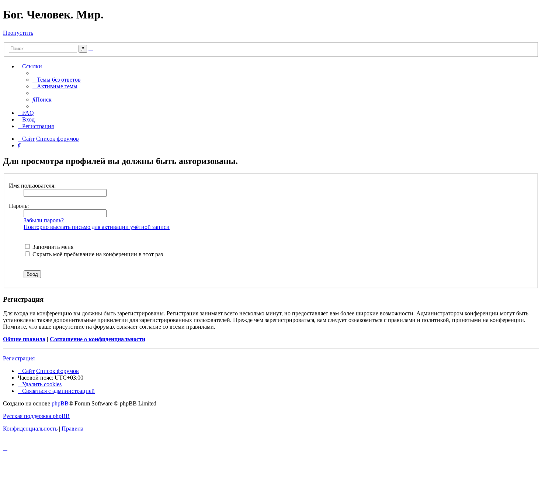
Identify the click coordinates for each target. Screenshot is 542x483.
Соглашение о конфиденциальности (97, 339)
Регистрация (19, 358)
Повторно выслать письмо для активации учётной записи (97, 227)
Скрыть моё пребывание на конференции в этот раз (97, 254)
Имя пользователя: (32, 185)
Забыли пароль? (44, 220)
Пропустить (18, 33)
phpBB (60, 403)
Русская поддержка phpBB (36, 416)
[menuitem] (56, 79)
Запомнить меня (52, 247)
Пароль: (19, 206)
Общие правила (24, 339)
